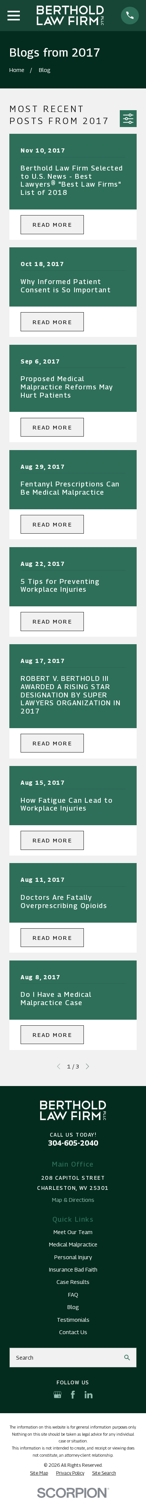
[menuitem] (39, 1473)
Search (24, 1357)
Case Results (73, 1281)
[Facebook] (73, 1395)
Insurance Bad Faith (73, 1269)
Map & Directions (73, 1199)
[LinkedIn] (88, 1395)
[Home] (70, 15)
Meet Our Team (73, 1231)
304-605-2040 (73, 1143)
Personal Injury (73, 1257)
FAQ (73, 1294)
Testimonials (73, 1319)
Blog (73, 1306)
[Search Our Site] (127, 1357)
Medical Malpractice (73, 1244)
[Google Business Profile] (57, 1395)
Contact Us (73, 1331)
